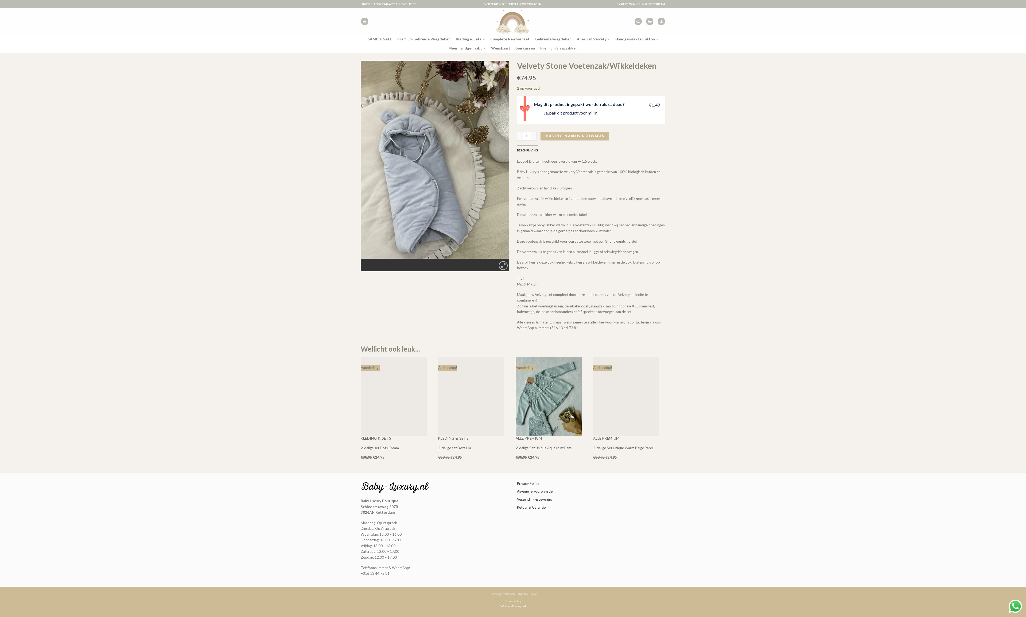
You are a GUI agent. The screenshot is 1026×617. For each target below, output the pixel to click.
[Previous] (426, 263)
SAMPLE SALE (380, 39)
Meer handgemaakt (465, 48)
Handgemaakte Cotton (635, 39)
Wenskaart (500, 48)
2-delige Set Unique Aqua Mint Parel (544, 448)
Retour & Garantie (531, 507)
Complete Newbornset (510, 39)
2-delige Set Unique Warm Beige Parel (623, 448)
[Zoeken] (638, 21)
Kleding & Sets (468, 39)
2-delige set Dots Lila (454, 448)
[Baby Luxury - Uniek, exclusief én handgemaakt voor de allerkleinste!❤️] (513, 21)
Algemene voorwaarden (535, 491)
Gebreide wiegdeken (553, 39)
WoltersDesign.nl (513, 606)
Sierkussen (525, 48)
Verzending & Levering (534, 499)
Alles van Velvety (592, 39)
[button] (364, 21)
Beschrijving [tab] (527, 150)
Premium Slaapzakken (559, 48)
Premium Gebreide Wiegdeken (423, 39)
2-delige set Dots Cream (380, 448)
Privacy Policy (528, 483)
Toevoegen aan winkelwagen (575, 136)
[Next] (439, 263)
